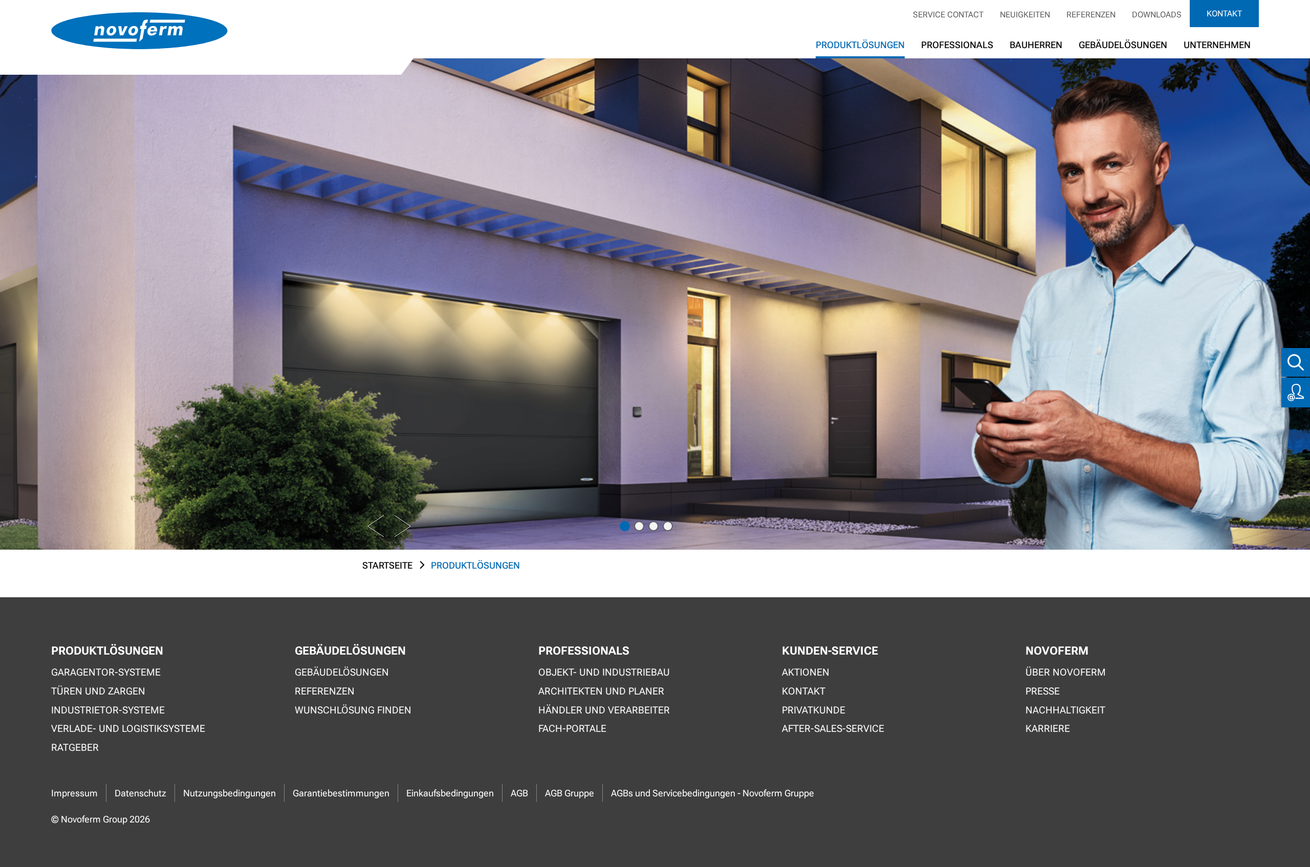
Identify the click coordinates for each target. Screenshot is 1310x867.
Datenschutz (140, 793)
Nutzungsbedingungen (229, 793)
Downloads (1157, 14)
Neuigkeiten (1025, 14)
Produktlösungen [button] (860, 44)
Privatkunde (813, 710)
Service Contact (948, 14)
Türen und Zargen (98, 691)
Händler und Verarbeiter (604, 710)
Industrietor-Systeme (108, 710)
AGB (519, 793)
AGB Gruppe (569, 793)
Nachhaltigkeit (1065, 710)
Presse (1042, 691)
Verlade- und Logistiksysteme (128, 728)
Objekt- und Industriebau (604, 672)
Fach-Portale (572, 728)
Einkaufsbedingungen (450, 793)
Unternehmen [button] (1217, 44)
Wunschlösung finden (353, 710)
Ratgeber (75, 747)
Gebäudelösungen (1123, 44)
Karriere (1047, 728)
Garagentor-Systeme (106, 672)
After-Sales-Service (833, 728)
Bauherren (1036, 44)
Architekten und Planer (601, 691)
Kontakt (1224, 13)
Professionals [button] (957, 44)
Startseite (387, 565)
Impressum (74, 793)
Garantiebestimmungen (341, 793)
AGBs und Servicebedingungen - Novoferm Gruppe (712, 793)
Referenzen (1091, 14)
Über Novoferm (1065, 672)
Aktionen (805, 672)
